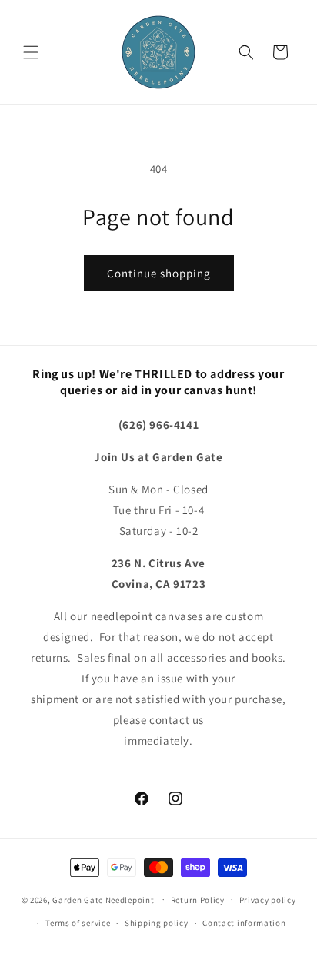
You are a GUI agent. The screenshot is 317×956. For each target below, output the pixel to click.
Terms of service (77, 923)
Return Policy (198, 900)
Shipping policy (157, 923)
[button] (31, 52)
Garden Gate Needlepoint (103, 899)
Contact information (243, 923)
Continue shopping (159, 273)
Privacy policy (267, 900)
